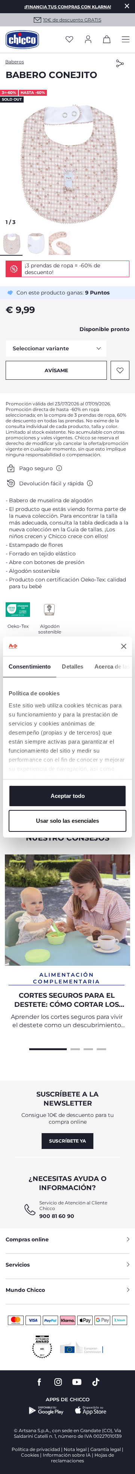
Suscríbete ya (67, 1141)
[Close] (127, 6)
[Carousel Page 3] (88, 1048)
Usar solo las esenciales (67, 821)
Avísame (56, 370)
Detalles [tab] (72, 666)
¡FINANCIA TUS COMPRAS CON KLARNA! (67, 6)
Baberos (14, 61)
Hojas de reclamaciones (82, 1457)
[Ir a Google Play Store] (46, 1410)
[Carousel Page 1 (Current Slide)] (48, 1048)
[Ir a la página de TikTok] (95, 1382)
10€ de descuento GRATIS (72, 20)
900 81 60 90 (56, 1216)
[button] (67, 159)
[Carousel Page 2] (75, 1048)
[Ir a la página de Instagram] (58, 1382)
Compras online (27, 1239)
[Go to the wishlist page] (69, 39)
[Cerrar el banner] (123, 646)
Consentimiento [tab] (30, 666)
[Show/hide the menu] (125, 39)
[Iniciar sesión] (88, 39)
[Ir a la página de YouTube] (76, 1382)
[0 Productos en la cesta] (107, 40)
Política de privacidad (36, 1449)
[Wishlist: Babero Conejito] (120, 370)
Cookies (30, 1455)
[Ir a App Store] (90, 1410)
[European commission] (81, 1347)
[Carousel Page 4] (101, 1048)
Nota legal (75, 1449)
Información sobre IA (67, 1455)
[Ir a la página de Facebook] (39, 1382)
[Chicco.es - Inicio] (22, 39)
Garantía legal (105, 1449)
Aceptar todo (68, 796)
